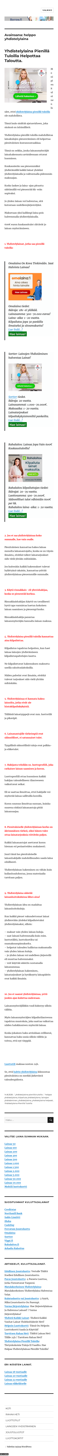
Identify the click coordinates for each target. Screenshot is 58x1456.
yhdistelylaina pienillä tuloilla (29, 1094)
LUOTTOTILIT (13, 1420)
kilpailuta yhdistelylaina (29, 1097)
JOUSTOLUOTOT (15, 1432)
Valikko (47, 10)
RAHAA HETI (13, 1414)
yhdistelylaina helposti (42, 1100)
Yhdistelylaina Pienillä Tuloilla (18, 1103)
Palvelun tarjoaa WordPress (19, 1447)
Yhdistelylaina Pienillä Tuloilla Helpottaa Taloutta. (27, 56)
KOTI (8, 1408)
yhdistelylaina (24, 1100)
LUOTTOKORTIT (14, 1438)
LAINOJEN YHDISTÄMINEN (21, 1426)
